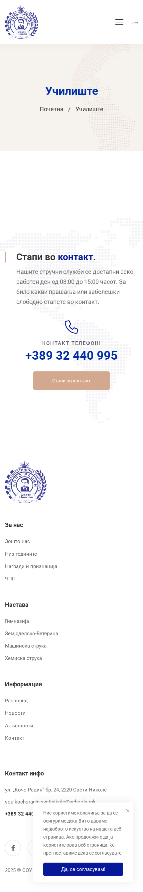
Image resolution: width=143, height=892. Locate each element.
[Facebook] (13, 848)
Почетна (52, 109)
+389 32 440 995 (71, 356)
